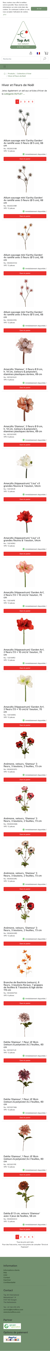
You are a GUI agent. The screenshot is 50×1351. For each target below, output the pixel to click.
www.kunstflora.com (11, 1312)
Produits (11, 74)
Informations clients (11, 1270)
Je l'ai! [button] (39, 9)
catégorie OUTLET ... (14, 94)
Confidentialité (9, 1282)
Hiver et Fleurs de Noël (17, 76)
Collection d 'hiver (24, 74)
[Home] (4, 74)
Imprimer (7, 1280)
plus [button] (4, 14)
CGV (5, 1275)
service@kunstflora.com (13, 1310)
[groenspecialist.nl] (12, 1326)
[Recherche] (44, 59)
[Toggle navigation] (4, 67)
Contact (6, 1277)
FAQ (5, 1273)
